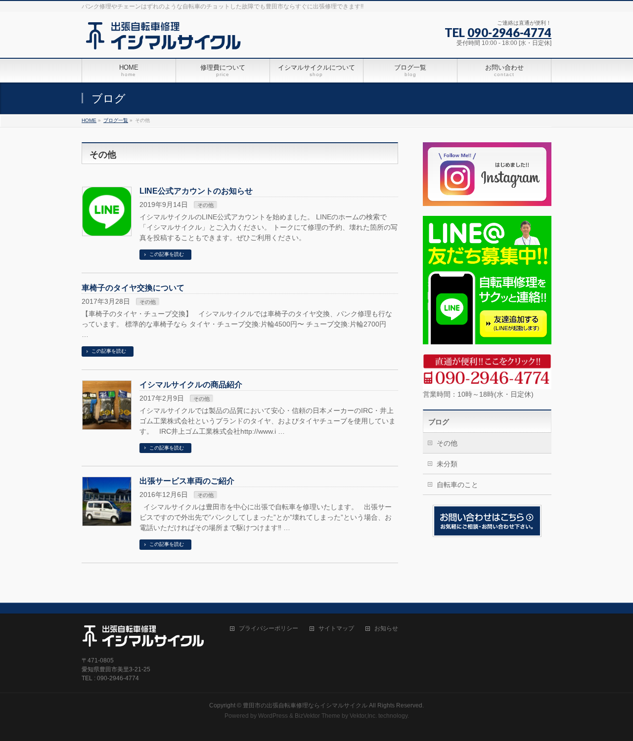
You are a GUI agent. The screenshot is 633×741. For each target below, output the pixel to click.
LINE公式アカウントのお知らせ (196, 191)
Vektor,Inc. (363, 715)
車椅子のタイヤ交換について (133, 288)
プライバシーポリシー (268, 628)
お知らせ (386, 628)
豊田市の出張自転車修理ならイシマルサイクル (305, 705)
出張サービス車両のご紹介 (186, 481)
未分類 (447, 464)
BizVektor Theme (317, 715)
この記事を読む (166, 254)
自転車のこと (457, 485)
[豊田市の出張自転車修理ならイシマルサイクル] (167, 39)
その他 (205, 205)
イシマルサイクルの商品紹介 (190, 384)
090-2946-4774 (509, 32)
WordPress (273, 715)
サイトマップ (336, 628)
